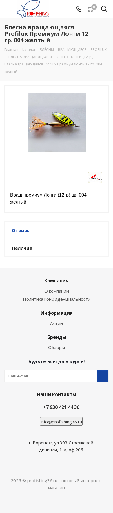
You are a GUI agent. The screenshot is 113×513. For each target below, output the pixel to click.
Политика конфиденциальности (56, 299)
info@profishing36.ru (61, 422)
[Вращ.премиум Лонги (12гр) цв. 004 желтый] (56, 122)
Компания (56, 280)
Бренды (56, 337)
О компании (56, 291)
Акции (56, 323)
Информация (57, 313)
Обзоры (56, 347)
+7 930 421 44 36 (61, 407)
